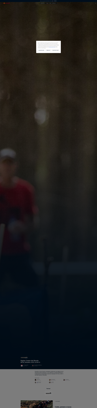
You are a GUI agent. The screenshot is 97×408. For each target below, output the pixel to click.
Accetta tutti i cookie (55, 50)
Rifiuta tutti (48, 50)
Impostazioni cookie (41, 50)
